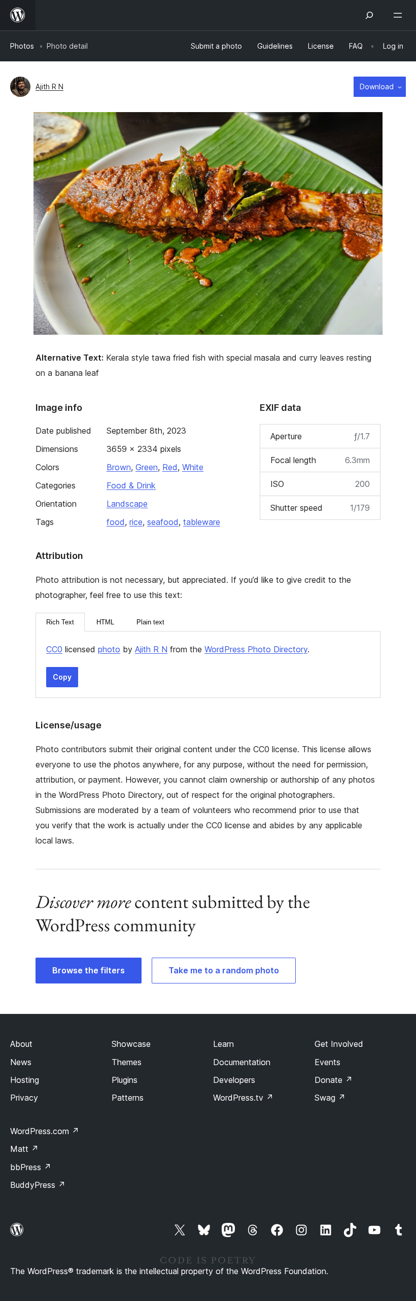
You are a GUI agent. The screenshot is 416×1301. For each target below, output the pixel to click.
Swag (330, 1098)
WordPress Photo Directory (255, 649)
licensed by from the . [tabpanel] (177, 649)
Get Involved (339, 1044)
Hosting (24, 1080)
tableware (201, 522)
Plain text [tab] (150, 622)
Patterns (128, 1098)
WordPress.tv (243, 1098)
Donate (334, 1080)
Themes (127, 1062)
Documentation (241, 1062)
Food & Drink (131, 485)
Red (170, 467)
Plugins (124, 1080)
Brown (119, 467)
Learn (223, 1044)
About (21, 1044)
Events (327, 1062)
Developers (234, 1080)
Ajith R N (49, 86)
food (116, 522)
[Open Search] (369, 15)
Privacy (24, 1098)
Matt (24, 1149)
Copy (62, 677)
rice (136, 522)
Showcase (131, 1044)
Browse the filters (88, 970)
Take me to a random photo (223, 970)
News (20, 1062)
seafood (163, 522)
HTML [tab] (105, 622)
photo (109, 649)
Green (146, 467)
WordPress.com (44, 1131)
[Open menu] (400, 15)
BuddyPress (37, 1185)
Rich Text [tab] (60, 622)
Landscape (127, 504)
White (192, 467)
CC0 (54, 649)
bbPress (30, 1167)
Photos (22, 46)
